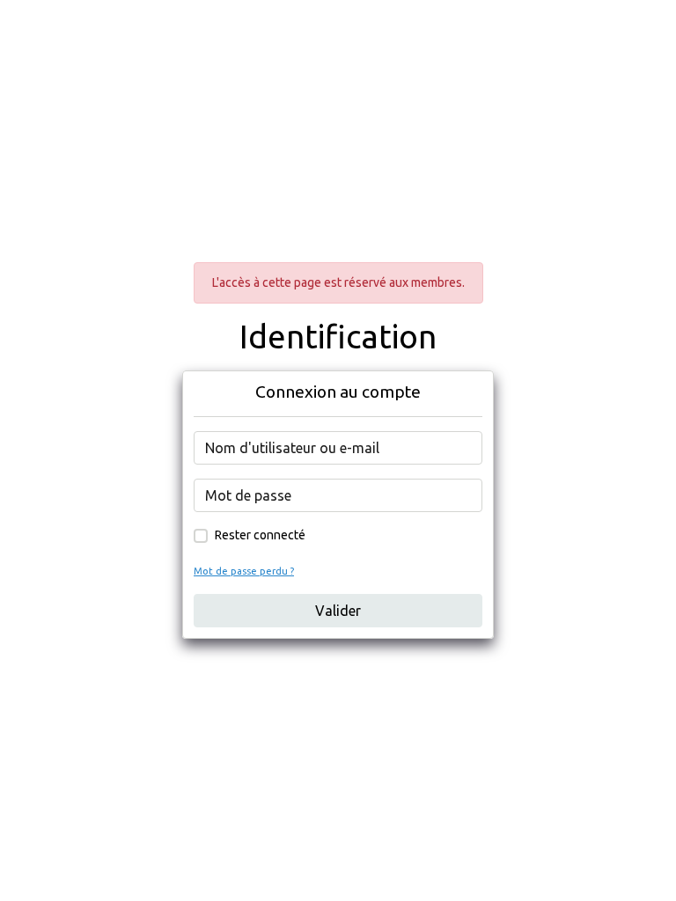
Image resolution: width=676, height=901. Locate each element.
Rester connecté (260, 535)
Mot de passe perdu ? (244, 571)
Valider (338, 611)
